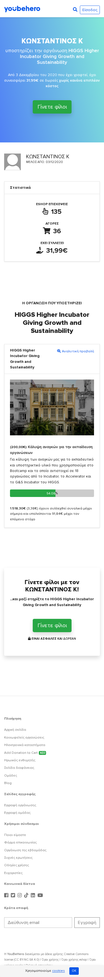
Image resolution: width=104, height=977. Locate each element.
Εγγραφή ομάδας (17, 813)
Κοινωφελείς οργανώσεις (24, 737)
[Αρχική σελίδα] (22, 8)
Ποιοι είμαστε (15, 835)
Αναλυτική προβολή (78, 351)
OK (74, 971)
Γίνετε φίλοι (52, 107)
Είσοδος (89, 9)
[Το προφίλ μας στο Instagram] (20, 895)
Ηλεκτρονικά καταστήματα (24, 745)
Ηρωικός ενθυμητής (19, 760)
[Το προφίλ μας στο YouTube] (40, 895)
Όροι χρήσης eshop (74, 959)
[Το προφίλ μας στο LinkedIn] (33, 895)
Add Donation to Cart (24, 753)
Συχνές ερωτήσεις (18, 858)
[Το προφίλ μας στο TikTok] (27, 895)
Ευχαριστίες (13, 873)
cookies (58, 971)
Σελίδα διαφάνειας (19, 768)
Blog (8, 783)
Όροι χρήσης (50, 959)
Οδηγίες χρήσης (16, 865)
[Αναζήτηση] (75, 9)
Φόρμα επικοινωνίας (20, 842)
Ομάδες (10, 775)
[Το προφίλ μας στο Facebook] (7, 895)
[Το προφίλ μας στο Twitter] (13, 895)
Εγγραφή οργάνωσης (20, 805)
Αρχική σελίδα (15, 730)
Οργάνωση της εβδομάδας (25, 850)
